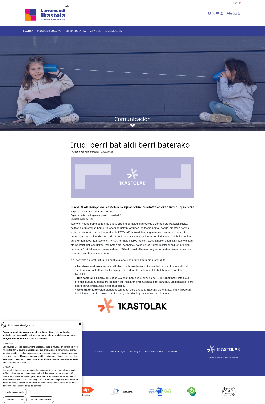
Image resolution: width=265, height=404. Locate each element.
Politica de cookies (154, 351)
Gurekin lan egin (117, 351)
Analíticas (9, 367)
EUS (235, 3)
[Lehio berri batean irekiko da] (233, 12)
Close (80, 323)
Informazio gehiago (38, 338)
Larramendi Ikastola (47, 13)
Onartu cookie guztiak (41, 399)
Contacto (100, 351)
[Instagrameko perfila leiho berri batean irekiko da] (221, 12)
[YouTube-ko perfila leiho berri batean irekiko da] (217, 12)
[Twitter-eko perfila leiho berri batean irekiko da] (213, 12)
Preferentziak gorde (15, 392)
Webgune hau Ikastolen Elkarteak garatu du (223, 357)
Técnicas (9, 343)
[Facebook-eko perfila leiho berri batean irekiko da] (209, 12)
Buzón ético (173, 351)
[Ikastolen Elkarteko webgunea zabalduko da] (224, 349)
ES (240, 3)
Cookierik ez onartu (14, 399)
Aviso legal (134, 351)
